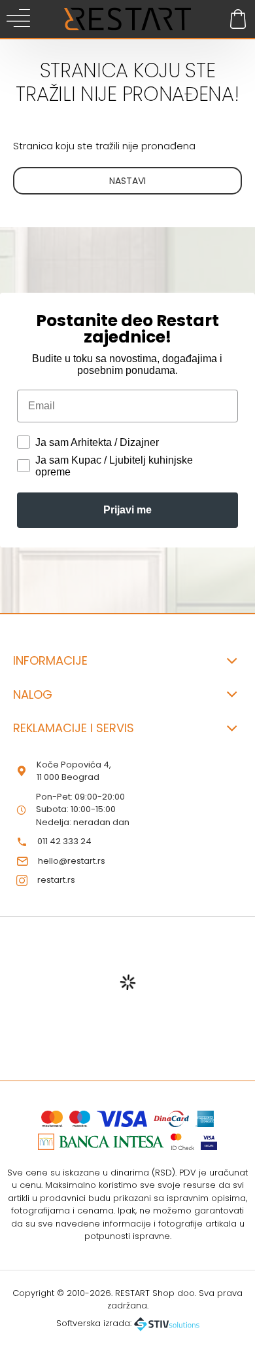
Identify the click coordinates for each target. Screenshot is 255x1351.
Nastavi (127, 180)
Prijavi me (127, 509)
